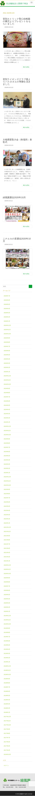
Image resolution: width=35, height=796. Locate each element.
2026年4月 (7, 308)
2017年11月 (7, 721)
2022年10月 (7, 485)
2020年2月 (7, 607)
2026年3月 (7, 312)
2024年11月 (7, 380)
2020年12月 (7, 565)
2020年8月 (7, 582)
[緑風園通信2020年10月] (17, 213)
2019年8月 (7, 632)
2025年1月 (7, 371)
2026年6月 (7, 300)
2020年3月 (7, 603)
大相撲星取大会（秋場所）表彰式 (17, 140)
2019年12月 (7, 615)
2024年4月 (7, 409)
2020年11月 (7, 569)
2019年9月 (7, 628)
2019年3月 (7, 653)
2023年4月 (7, 460)
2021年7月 (7, 544)
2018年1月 (7, 712)
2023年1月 (7, 472)
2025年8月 (7, 342)
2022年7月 (7, 498)
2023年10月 (7, 434)
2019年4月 (7, 649)
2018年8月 (7, 683)
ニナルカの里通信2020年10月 (17, 239)
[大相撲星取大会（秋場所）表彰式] (17, 157)
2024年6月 (7, 401)
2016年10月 (7, 754)
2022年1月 (7, 523)
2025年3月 (7, 363)
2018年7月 (7, 687)
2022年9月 (7, 489)
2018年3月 (7, 704)
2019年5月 (7, 645)
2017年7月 (7, 737)
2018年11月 (7, 670)
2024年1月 (7, 422)
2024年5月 (7, 405)
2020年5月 (7, 594)
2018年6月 (7, 691)
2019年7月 (7, 636)
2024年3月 (7, 413)
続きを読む (26, 67)
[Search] (30, 286)
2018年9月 (7, 678)
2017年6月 (7, 742)
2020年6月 (7, 590)
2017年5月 (7, 746)
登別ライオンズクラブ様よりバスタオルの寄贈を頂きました (17, 81)
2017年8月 (7, 733)
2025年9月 (7, 338)
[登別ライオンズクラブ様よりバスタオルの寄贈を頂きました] (17, 100)
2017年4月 (7, 750)
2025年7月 (7, 346)
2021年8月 (7, 540)
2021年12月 (7, 527)
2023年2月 (7, 468)
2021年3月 (7, 556)
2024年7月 (7, 397)
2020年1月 (7, 611)
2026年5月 (7, 304)
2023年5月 (7, 455)
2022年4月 (7, 510)
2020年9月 (7, 578)
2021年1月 (7, 561)
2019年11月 (7, 620)
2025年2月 (7, 367)
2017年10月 (7, 725)
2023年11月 (7, 430)
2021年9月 (7, 535)
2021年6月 (7, 548)
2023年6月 (7, 451)
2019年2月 (7, 657)
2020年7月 (7, 586)
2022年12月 (7, 476)
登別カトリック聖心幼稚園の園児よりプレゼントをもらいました (17, 21)
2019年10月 (7, 624)
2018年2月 (7, 708)
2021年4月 (7, 552)
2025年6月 (7, 350)
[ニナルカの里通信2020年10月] (17, 258)
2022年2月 (7, 519)
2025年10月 (7, 333)
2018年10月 (7, 674)
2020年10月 (7, 573)
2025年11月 (7, 329)
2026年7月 (7, 296)
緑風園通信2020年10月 (14, 197)
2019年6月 (7, 641)
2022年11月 (7, 481)
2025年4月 (7, 359)
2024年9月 (7, 388)
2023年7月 (7, 447)
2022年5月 (7, 506)
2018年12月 (7, 666)
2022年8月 (7, 493)
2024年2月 (7, 418)
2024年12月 (7, 376)
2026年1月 (7, 321)
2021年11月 (7, 531)
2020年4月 (7, 599)
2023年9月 (7, 439)
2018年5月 (7, 695)
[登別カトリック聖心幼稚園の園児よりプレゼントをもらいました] (17, 39)
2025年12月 (7, 325)
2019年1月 (7, 662)
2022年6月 (7, 502)
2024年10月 (7, 384)
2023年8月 (7, 443)
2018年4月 (7, 700)
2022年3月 (7, 514)
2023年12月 (7, 426)
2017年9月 (7, 729)
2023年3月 (7, 464)
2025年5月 (7, 355)
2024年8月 (7, 392)
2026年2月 (7, 317)
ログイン (6, 765)
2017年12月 (7, 716)
